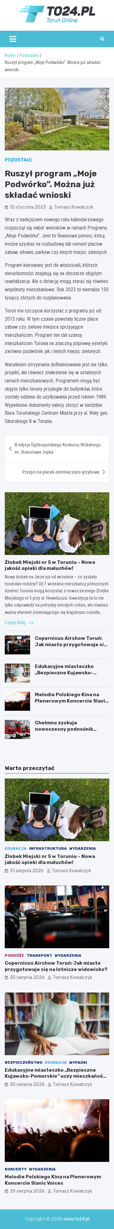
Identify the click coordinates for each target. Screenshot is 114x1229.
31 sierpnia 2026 (27, 870)
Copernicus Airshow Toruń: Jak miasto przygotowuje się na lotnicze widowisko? (71, 644)
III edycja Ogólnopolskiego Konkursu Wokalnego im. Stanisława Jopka (58, 448)
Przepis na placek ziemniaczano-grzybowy (60, 472)
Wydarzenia (82, 848)
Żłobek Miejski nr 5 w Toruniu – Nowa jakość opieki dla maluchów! (50, 565)
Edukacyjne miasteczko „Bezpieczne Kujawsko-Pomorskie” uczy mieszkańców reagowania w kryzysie (56, 1076)
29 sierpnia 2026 (27, 1191)
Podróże (14, 955)
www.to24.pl (76, 1219)
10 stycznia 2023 (28, 207)
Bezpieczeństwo (23, 1062)
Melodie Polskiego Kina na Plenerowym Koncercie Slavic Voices (71, 701)
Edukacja (16, 848)
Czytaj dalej (15, 622)
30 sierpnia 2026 (27, 977)
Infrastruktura (48, 848)
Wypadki (78, 1062)
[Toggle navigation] (13, 39)
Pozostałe (18, 160)
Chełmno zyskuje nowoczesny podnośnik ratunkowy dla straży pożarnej (64, 732)
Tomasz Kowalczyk (73, 207)
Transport (39, 955)
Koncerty (16, 1169)
